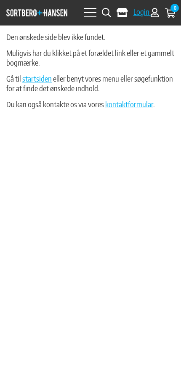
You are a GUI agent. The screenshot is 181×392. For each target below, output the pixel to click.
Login (142, 11)
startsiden (37, 78)
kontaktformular (129, 104)
